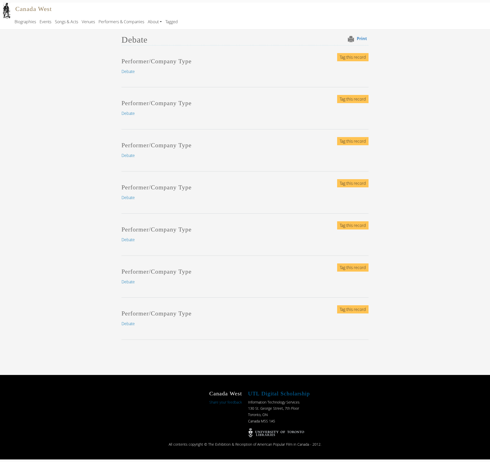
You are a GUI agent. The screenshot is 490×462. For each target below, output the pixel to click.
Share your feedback (225, 402)
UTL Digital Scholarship (279, 393)
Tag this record (353, 57)
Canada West (33, 8)
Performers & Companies (121, 22)
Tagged (171, 22)
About (153, 22)
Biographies (25, 22)
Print (362, 38)
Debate (128, 71)
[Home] (6, 6)
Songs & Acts (66, 22)
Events (45, 22)
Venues (88, 22)
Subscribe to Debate (123, 349)
